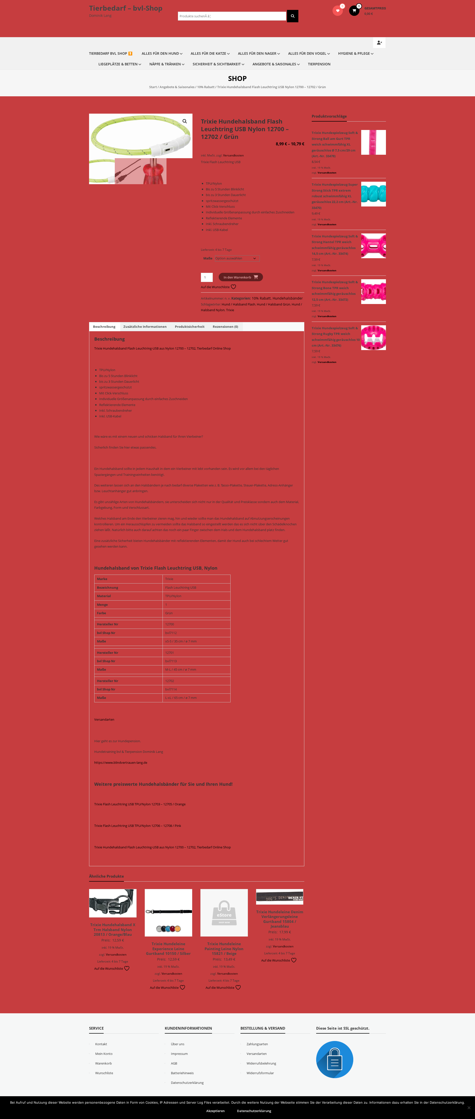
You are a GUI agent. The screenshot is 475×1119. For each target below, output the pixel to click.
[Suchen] (292, 16)
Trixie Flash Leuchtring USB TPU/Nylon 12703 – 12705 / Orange (140, 804)
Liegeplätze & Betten (118, 64)
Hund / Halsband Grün (273, 304)
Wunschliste (104, 1073)
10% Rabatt (205, 87)
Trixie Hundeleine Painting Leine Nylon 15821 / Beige (224, 948)
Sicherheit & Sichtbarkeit (217, 64)
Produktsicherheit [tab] (190, 326)
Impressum (179, 1053)
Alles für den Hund (160, 53)
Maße (208, 258)
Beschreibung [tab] (104, 326)
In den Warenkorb (237, 277)
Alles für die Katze (208, 53)
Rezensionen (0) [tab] (225, 326)
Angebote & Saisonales (274, 64)
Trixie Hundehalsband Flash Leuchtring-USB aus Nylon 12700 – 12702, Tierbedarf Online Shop (162, 348)
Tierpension (319, 64)
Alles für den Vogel (307, 53)
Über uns (177, 1044)
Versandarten (104, 719)
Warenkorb (103, 1063)
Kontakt (101, 1044)
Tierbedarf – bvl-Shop (126, 8)
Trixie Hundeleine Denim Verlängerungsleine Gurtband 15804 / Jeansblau (279, 919)
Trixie (230, 310)
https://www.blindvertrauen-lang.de (120, 762)
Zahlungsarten (257, 1044)
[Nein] (468, 1107)
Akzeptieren (215, 1111)
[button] (184, 121)
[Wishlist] (337, 10)
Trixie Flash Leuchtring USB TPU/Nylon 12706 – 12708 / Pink (137, 825)
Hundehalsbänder (288, 298)
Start (153, 87)
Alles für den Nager (257, 53)
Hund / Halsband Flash (238, 304)
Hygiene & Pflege (354, 53)
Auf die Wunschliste (215, 287)
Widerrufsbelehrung (261, 1063)
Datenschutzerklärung (187, 1082)
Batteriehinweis (182, 1073)
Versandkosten (233, 155)
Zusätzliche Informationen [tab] (145, 326)
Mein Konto (104, 1053)
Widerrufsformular (260, 1073)
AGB (174, 1063)
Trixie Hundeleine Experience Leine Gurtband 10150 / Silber (168, 948)
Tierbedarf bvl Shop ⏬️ (110, 53)
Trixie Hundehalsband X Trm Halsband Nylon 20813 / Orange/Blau (112, 929)
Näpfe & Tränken (165, 64)
